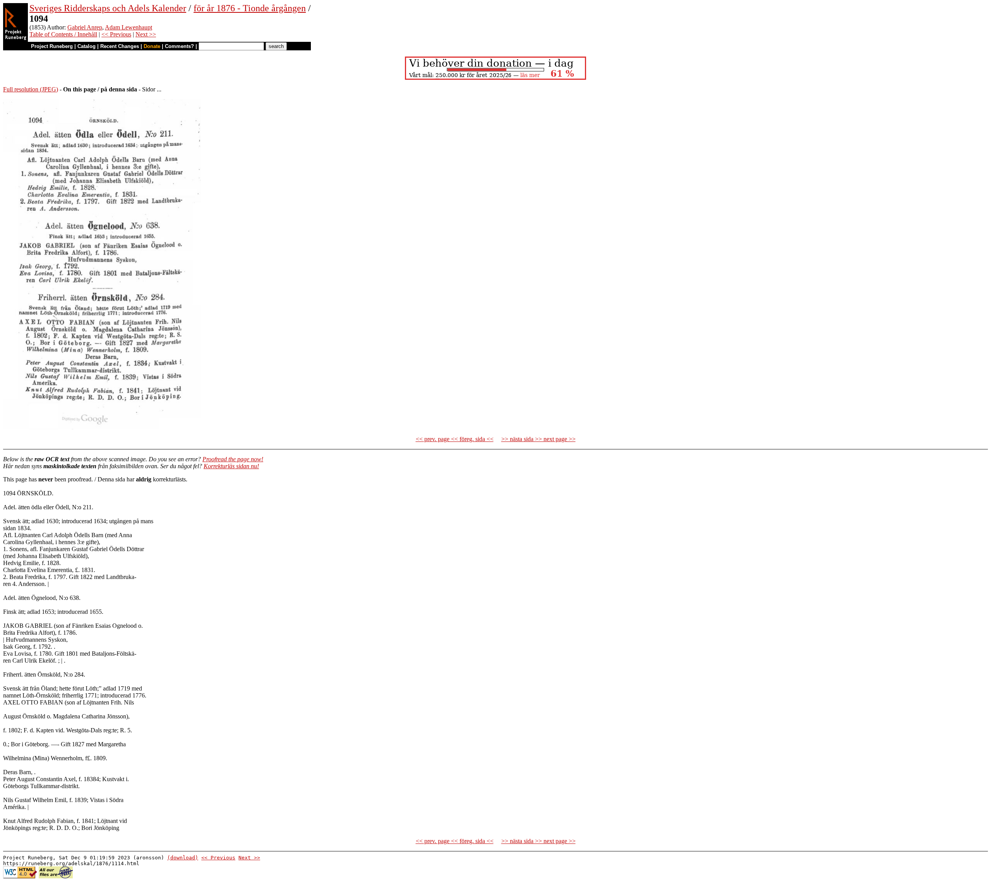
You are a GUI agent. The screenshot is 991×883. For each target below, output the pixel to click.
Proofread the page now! (232, 459)
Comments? (179, 46)
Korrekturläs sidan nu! (231, 466)
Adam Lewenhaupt (128, 27)
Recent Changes (119, 46)
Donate (152, 46)
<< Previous (116, 34)
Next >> (145, 34)
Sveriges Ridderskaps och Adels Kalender (107, 8)
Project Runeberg (52, 46)
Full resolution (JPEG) (30, 89)
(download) (182, 858)
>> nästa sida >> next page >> (538, 439)
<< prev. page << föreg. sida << (455, 439)
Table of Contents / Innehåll (63, 34)
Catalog (86, 46)
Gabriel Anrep (84, 27)
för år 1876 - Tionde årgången (250, 8)
